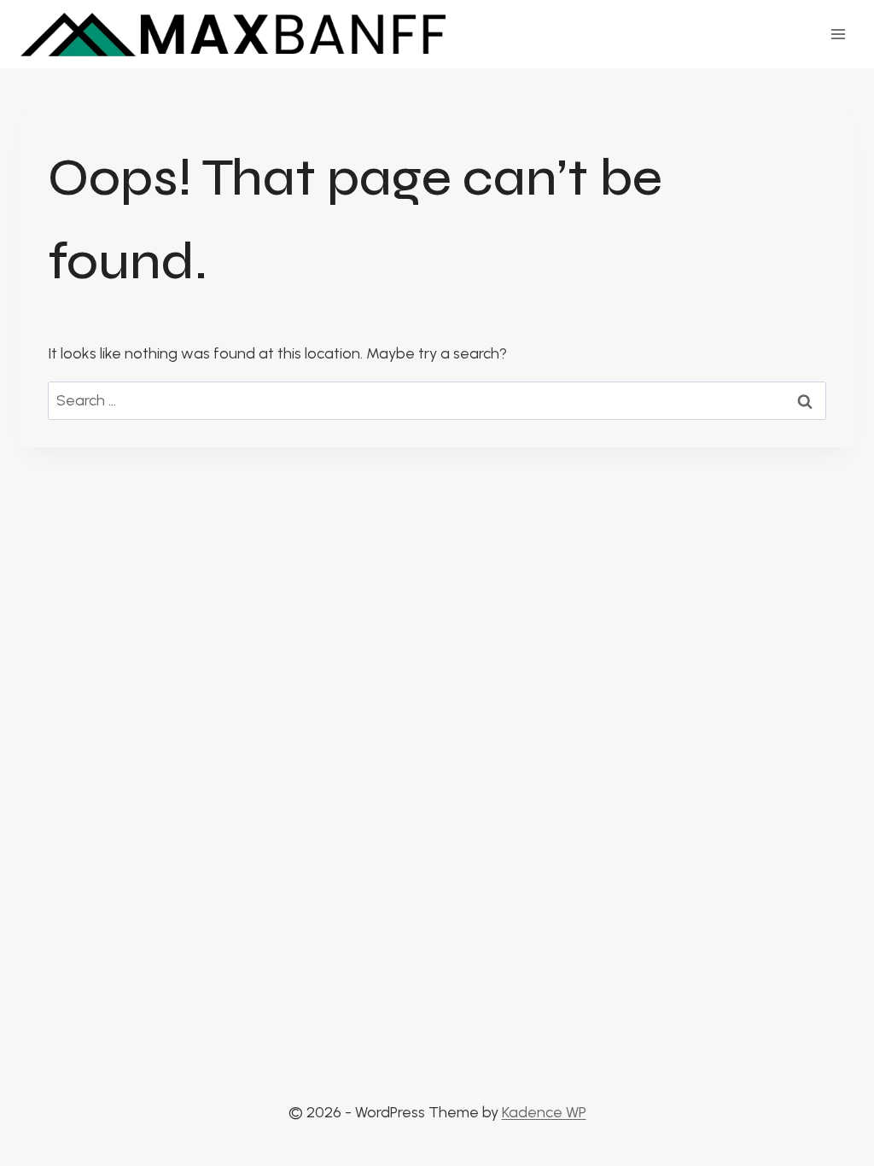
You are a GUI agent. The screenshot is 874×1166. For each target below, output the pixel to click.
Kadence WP (544, 1112)
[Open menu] (838, 33)
